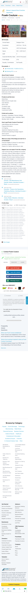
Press (16, 553)
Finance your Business (7, 508)
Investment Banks (19, 510)
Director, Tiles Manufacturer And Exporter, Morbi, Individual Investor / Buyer (14, 182)
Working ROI (9, 71)
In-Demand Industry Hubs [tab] (11, 441)
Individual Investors (6, 540)
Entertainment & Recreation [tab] (13, 436)
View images (6, 242)
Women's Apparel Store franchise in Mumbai (12, 225)
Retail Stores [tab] (18, 429)
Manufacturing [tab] (9, 429)
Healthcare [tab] (18, 433)
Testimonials (18, 548)
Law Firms (17, 522)
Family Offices (5, 551)
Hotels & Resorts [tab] (9, 433)
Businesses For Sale (6, 524)
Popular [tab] (4, 426)
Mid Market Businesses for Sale (6, 446)
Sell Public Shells (19, 473)
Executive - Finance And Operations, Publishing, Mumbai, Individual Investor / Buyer (15, 191)
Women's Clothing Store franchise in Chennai (12, 217)
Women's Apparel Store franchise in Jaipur (12, 228)
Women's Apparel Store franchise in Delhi (15, 207)
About (16, 546)
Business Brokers (19, 514)
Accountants (18, 520)
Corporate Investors (6, 545)
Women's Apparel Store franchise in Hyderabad (13, 215)
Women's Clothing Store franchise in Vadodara (13, 224)
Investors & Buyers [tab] (10, 438)
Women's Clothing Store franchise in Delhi (12, 209)
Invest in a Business (6, 512)
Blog (16, 550)
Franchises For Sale (19, 539)
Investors (17, 480)
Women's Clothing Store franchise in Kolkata (12, 230)
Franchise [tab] (19, 438)
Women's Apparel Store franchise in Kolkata (12, 222)
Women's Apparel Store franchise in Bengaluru (13, 212)
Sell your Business (6, 506)
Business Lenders (6, 553)
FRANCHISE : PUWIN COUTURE (15, 68)
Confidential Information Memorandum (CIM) (20, 532)
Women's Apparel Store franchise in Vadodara (13, 233)
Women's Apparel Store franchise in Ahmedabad (13, 235)
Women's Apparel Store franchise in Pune (12, 227)
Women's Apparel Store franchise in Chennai (12, 214)
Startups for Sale (19, 465)
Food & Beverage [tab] (12, 426)
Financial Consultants (20, 518)
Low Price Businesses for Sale (18, 450)
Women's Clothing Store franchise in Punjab (12, 238)
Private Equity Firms (6, 549)
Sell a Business (18, 485)
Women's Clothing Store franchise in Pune (12, 236)
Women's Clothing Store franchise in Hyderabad (13, 219)
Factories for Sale (7, 492)
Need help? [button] (26, 301)
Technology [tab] (21, 426)
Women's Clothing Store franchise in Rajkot (12, 211)
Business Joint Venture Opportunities (6, 463)
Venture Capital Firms (7, 547)
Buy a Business (5, 510)
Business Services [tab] (19, 431)
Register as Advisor (6, 518)
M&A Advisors (6, 485)
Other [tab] (21, 441)
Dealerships (18, 477)
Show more (3, 348)
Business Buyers (5, 542)
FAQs (16, 555)
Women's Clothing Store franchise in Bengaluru (13, 232)
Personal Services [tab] (8, 431)
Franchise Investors (20, 541)
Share (21, 295)
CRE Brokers (18, 516)
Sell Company (18, 471)
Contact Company (14, 584)
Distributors (17, 475)
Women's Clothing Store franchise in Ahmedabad (13, 220)
